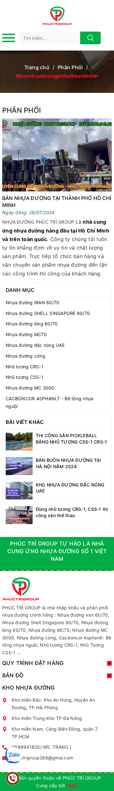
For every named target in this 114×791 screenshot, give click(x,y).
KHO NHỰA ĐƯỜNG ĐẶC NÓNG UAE (70, 488)
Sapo (72, 785)
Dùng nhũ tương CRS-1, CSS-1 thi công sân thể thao (72, 512)
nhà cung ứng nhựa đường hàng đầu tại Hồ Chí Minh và (55, 230)
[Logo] (57, 15)
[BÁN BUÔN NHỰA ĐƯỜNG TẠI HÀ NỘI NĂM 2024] (19, 466)
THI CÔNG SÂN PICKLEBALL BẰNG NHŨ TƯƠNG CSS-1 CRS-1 (71, 438)
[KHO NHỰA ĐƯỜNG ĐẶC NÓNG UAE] (19, 491)
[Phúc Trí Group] (20, 588)
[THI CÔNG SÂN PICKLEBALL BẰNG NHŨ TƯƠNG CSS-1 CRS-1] (19, 441)
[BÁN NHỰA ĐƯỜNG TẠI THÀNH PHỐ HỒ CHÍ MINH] (57, 154)
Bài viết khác (25, 422)
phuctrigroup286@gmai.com (42, 757)
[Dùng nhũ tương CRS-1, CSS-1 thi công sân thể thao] (19, 515)
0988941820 (26, 747)
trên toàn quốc (28, 239)
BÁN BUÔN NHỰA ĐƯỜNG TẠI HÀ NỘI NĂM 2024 (68, 463)
